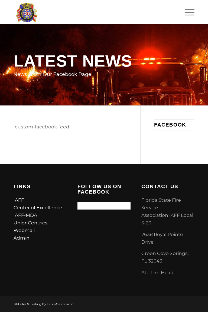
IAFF (19, 200)
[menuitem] (187, 12)
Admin (22, 238)
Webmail (24, 230)
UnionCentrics (30, 222)
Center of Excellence (38, 207)
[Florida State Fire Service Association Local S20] (27, 12)
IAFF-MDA (25, 215)
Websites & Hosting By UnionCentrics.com (44, 304)
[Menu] (187, 12)
